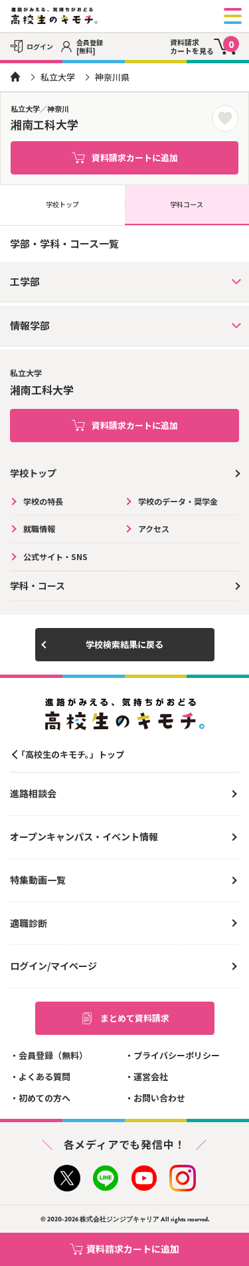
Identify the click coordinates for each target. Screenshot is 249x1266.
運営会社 (150, 1076)
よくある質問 (44, 1076)
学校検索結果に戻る (124, 644)
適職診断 (28, 923)
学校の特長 (43, 501)
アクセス (153, 528)
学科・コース (37, 585)
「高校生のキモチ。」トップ (70, 754)
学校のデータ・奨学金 (178, 501)
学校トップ (62, 204)
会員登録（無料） (53, 1055)
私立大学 (58, 77)
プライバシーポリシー (176, 1055)
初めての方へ (44, 1098)
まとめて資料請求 (134, 1018)
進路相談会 (33, 793)
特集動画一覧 (38, 879)
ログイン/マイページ (53, 965)
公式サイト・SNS (55, 556)
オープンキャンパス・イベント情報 (84, 836)
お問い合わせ (159, 1098)
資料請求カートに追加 (135, 157)
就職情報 (39, 528)
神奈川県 (112, 77)
